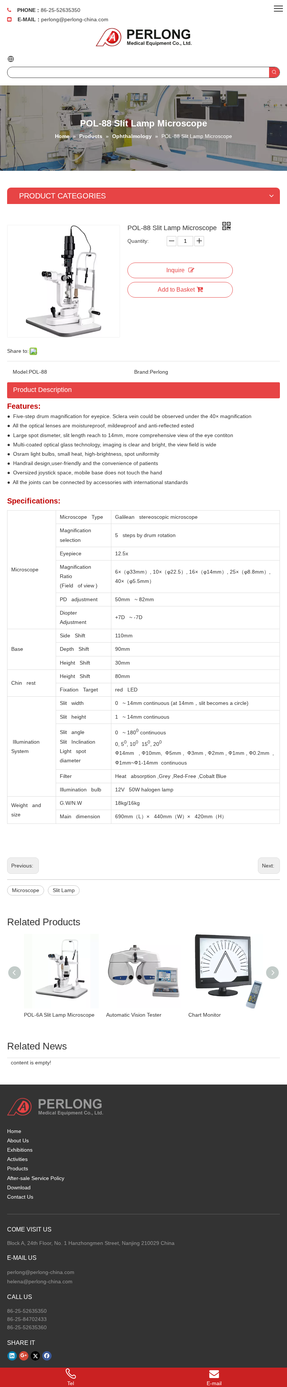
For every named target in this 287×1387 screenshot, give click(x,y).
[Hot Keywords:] (274, 72)
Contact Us (20, 1197)
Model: (21, 372)
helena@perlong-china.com (39, 1281)
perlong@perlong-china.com (74, 19)
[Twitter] (35, 1356)
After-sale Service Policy (35, 1178)
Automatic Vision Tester (133, 1015)
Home (14, 1131)
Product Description (42, 389)
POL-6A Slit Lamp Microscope (59, 1015)
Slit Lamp (64, 890)
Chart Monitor (204, 1015)
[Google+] (23, 1356)
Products (17, 1168)
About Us (18, 1140)
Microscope (25, 890)
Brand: (142, 372)
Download (19, 1187)
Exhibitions (20, 1150)
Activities (17, 1159)
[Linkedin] (12, 1356)
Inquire (175, 270)
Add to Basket (176, 289)
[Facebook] (47, 1356)
